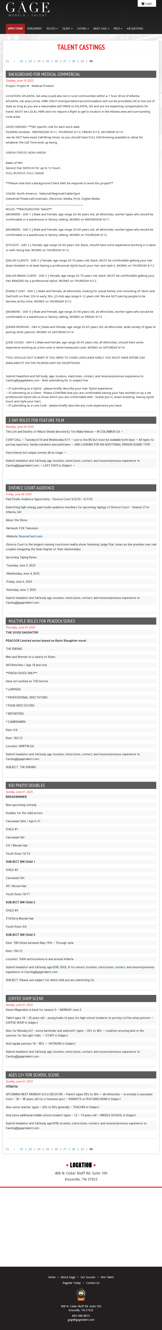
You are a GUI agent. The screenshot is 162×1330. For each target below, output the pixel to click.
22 (21, 61)
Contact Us (92, 1282)
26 (56, 61)
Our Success (88, 1277)
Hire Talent (107, 1277)
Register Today (72, 1282)
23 (30, 61)
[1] (7, 61)
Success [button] (51, 28)
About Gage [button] (100, 28)
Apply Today (15, 28)
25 (47, 61)
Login (148, 3)
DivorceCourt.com (30, 536)
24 (38, 61)
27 (65, 61)
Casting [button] (82, 28)
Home (51, 1277)
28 (73, 61)
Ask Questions (135, 28)
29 (82, 61)
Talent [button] (66, 28)
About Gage (68, 1277)
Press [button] (117, 28)
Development (34, 28)
